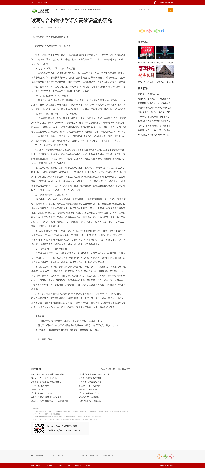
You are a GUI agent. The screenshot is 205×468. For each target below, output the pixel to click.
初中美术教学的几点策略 (40, 386)
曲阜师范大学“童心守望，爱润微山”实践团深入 (158, 117)
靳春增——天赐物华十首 (148, 94)
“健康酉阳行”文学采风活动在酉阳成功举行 (156, 112)
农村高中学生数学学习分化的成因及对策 (46, 397)
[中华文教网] (40, 13)
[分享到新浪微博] (149, 31)
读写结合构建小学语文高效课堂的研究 (84, 10)
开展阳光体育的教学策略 (88, 389)
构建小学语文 (113, 369)
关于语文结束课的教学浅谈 (89, 393)
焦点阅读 (143, 42)
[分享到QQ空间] (142, 31)
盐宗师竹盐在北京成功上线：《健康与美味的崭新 (159, 130)
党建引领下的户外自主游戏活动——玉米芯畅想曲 (49, 401)
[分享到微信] (157, 31)
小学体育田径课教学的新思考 (90, 382)
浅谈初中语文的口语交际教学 (90, 386)
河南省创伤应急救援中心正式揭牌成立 (154, 103)
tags (45, 2)
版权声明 (78, 465)
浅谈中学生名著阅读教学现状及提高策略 (94, 374)
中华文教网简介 (36, 465)
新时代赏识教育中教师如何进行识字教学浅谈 (48, 374)
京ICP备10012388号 (108, 455)
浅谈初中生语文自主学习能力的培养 (44, 378)
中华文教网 (88, 411)
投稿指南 (49, 465)
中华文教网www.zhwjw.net (52, 411)
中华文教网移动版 (167, 2)
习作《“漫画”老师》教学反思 (90, 401)
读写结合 (104, 369)
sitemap (39, 2)
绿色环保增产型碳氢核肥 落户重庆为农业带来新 (158, 108)
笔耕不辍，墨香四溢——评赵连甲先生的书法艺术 (159, 99)
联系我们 (60, 465)
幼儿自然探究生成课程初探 (89, 397)
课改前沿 (64, 10)
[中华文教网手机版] (60, 435)
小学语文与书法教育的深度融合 (91, 378)
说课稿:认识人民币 (38, 389)
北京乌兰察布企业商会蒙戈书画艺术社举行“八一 (158, 126)
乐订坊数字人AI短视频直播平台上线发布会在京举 (159, 135)
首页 (33, 2)
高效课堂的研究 (124, 369)
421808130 (61, 455)
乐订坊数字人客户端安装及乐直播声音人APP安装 (159, 121)
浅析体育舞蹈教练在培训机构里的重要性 (46, 382)
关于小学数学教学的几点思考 (42, 393)
